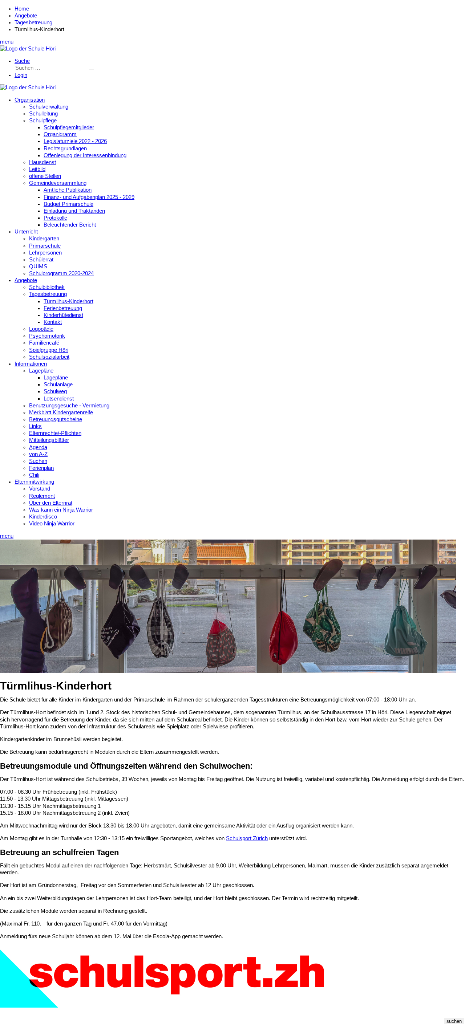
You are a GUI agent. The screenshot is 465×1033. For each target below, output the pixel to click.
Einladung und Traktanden (74, 211)
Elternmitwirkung (34, 482)
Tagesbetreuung (33, 22)
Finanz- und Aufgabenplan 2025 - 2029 (89, 197)
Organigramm (60, 134)
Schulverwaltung (48, 107)
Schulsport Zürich (247, 838)
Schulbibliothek (47, 287)
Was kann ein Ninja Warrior (61, 510)
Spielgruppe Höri (48, 350)
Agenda (38, 447)
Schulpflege (43, 120)
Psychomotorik (47, 336)
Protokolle (55, 218)
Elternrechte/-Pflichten (55, 433)
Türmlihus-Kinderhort (68, 301)
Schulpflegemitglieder (69, 127)
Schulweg (55, 391)
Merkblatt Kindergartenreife (61, 412)
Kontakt (53, 322)
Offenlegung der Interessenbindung (85, 155)
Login (21, 75)
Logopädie (41, 329)
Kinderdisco (43, 517)
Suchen (38, 461)
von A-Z (38, 454)
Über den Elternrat (50, 503)
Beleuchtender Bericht (70, 225)
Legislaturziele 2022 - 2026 (75, 141)
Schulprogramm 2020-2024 (61, 273)
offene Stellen (45, 176)
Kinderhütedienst (63, 315)
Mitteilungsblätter (49, 440)
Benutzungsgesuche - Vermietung (69, 405)
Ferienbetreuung (63, 308)
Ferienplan (41, 468)
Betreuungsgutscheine (55, 419)
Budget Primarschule (68, 204)
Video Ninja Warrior (51, 523)
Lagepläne (41, 371)
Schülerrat (41, 260)
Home (22, 9)
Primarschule (45, 246)
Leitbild (37, 169)
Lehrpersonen (45, 253)
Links (35, 426)
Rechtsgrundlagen (65, 148)
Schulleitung (43, 114)
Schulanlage (58, 384)
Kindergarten (44, 238)
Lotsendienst (59, 399)
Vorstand (39, 489)
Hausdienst (42, 162)
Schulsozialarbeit (49, 357)
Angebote (26, 16)
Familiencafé (44, 343)
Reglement (42, 496)
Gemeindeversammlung (57, 183)
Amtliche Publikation (68, 190)
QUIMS (38, 266)
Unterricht (26, 232)
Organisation (30, 100)
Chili (34, 475)
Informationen (31, 364)
